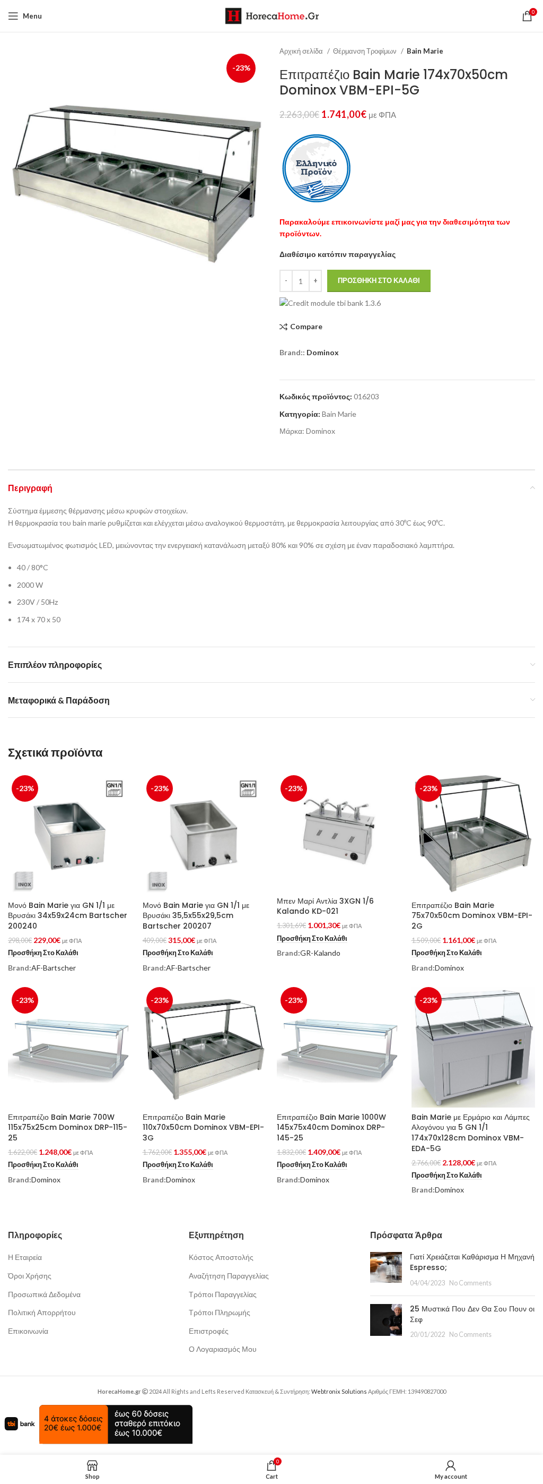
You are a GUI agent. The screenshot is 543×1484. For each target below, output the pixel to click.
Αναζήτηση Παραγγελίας (229, 1275)
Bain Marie (425, 51)
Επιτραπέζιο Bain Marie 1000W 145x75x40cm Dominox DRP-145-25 (331, 1127)
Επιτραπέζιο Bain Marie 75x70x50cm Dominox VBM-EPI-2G (471, 915)
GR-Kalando (320, 952)
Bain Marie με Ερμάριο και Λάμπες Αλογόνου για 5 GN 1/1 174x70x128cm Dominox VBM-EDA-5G (470, 1133)
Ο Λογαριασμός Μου (223, 1348)
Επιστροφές (209, 1330)
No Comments (470, 1283)
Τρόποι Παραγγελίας (223, 1294)
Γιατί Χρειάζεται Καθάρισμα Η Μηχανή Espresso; (472, 1262)
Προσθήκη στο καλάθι (379, 280)
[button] (43, 953)
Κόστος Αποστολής (221, 1257)
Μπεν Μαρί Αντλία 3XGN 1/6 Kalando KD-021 (325, 906)
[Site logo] (271, 15)
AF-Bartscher (53, 967)
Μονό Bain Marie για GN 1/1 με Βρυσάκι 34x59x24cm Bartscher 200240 (67, 915)
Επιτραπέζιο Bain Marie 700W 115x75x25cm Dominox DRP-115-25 (67, 1127)
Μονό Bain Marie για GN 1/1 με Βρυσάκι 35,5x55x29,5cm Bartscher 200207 (196, 915)
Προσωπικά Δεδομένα (44, 1294)
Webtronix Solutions (339, 1391)
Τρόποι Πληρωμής (219, 1312)
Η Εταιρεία (25, 1257)
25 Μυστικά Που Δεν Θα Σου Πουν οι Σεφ (472, 1314)
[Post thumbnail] (386, 1270)
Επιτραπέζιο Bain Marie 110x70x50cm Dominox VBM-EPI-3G (203, 1127)
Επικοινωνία (28, 1330)
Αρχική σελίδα (302, 51)
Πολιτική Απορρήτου (42, 1312)
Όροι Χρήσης (29, 1275)
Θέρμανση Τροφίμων (365, 51)
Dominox (322, 352)
